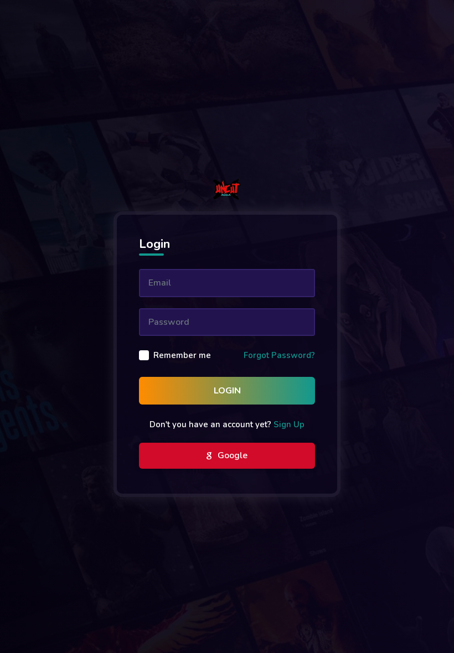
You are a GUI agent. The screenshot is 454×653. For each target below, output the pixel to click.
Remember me (182, 355)
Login (227, 391)
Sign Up (289, 424)
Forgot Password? (279, 355)
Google (231, 455)
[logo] (227, 189)
